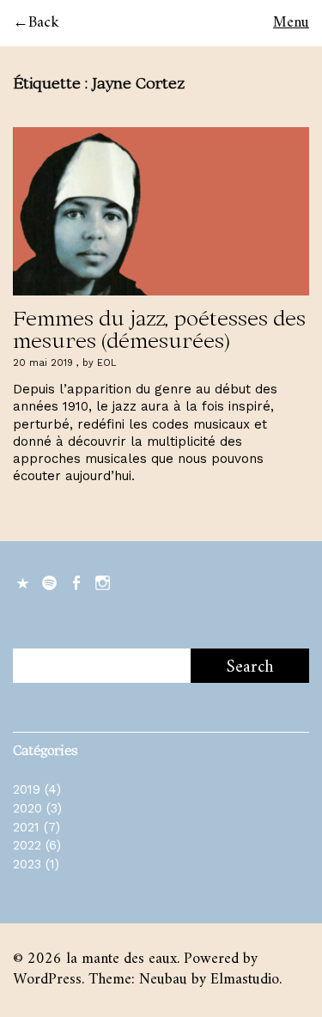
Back (43, 22)
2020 (27, 808)
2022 (27, 845)
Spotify (51, 581)
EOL (106, 362)
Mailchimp (24, 581)
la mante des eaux (121, 959)
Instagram (104, 581)
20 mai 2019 (43, 362)
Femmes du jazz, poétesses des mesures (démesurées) (159, 328)
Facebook (77, 581)
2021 (26, 827)
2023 (27, 864)
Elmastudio (244, 979)
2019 (26, 789)
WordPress (47, 979)
